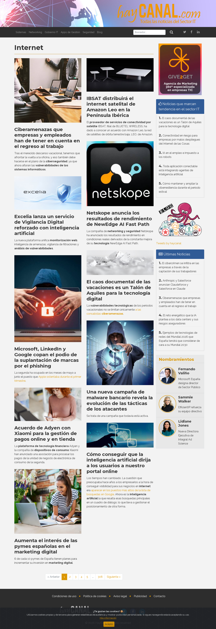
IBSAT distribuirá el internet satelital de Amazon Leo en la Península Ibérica (111, 106)
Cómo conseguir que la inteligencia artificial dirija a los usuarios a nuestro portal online (119, 462)
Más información (108, 618)
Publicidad (140, 596)
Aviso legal (120, 596)
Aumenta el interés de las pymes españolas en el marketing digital (45, 546)
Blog (99, 32)
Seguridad (88, 32)
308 (100, 576)
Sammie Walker (185, 399)
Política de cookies (94, 596)
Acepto (109, 624)
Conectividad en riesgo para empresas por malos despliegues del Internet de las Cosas (179, 139)
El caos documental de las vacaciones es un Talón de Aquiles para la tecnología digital (119, 290)
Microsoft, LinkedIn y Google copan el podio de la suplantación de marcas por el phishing (46, 357)
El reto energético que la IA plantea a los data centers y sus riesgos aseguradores (178, 319)
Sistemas (21, 32)
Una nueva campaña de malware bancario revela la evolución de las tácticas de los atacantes (120, 400)
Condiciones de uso (64, 596)
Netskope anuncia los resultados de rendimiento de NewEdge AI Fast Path (119, 218)
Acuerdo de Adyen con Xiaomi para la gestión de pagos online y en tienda (45, 433)
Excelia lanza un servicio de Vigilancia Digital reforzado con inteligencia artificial (46, 225)
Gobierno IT (51, 32)
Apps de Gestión (70, 32)
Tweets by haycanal (168, 243)
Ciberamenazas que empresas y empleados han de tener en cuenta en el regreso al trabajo (47, 138)
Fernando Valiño (186, 371)
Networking (35, 32)
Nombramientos (176, 359)
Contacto (159, 596)
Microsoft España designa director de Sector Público (189, 383)
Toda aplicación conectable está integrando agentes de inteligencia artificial (178, 170)
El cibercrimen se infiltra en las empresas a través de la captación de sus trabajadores (179, 267)
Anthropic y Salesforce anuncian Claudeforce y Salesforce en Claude (175, 284)
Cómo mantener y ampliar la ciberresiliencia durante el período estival (179, 187)
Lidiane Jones (184, 423)
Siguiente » (113, 576)
